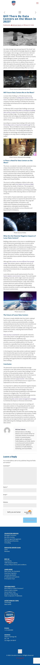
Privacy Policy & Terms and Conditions (15, 564)
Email (5, 494)
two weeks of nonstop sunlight (25, 184)
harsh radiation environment (11, 276)
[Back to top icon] (20, 651)
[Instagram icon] (23, 658)
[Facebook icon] (17, 658)
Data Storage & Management (12, 539)
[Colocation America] (13, 2)
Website (5, 502)
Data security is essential (10, 335)
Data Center (7, 604)
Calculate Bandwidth (10, 575)
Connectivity (8, 561)
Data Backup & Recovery (11, 541)
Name (5, 487)
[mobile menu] (37, 3)
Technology (7, 602)
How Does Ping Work (10, 573)
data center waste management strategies (24, 399)
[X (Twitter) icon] (19, 658)
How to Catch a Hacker (11, 590)
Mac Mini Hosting (9, 537)
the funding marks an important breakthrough (16, 125)
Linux (6, 549)
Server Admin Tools (10, 592)
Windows (7, 551)
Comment (6, 466)
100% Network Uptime (10, 563)
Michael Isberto (17, 25)
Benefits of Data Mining (11, 594)
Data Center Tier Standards (12, 571)
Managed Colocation (10, 535)
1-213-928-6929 (8, 630)
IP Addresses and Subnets (11, 577)
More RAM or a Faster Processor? (13, 588)
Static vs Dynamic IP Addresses (13, 596)
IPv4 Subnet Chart (9, 579)
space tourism (20, 379)
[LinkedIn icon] (21, 658)
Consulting (7, 543)
